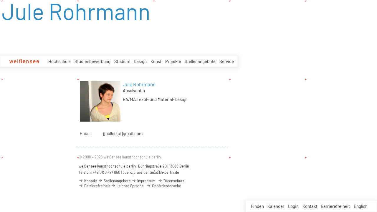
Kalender (275, 206)
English (361, 206)
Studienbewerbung (92, 61)
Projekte (173, 61)
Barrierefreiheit (335, 206)
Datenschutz (173, 180)
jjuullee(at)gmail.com (123, 133)
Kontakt (309, 206)
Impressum (145, 180)
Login (293, 206)
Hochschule (59, 61)
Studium (122, 61)
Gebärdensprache (166, 185)
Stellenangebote (200, 61)
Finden (257, 206)
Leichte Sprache (130, 185)
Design (140, 61)
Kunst (156, 61)
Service (226, 61)
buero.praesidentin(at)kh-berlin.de (151, 172)
